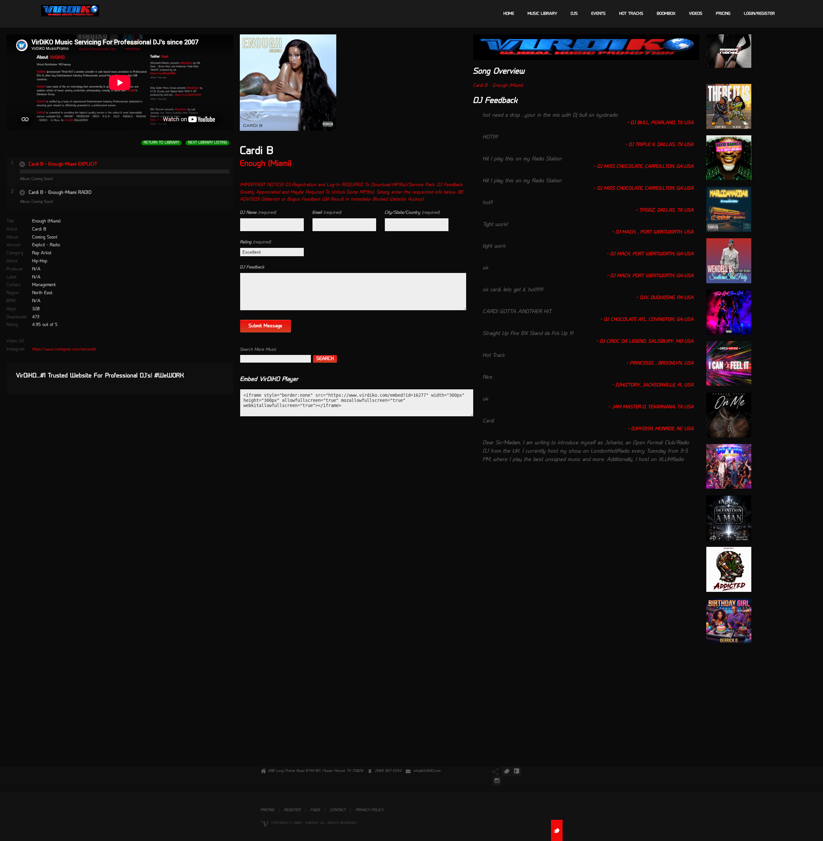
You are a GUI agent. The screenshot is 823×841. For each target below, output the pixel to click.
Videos (695, 14)
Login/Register (759, 14)
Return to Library (161, 143)
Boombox (666, 14)
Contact (338, 810)
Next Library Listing (207, 143)
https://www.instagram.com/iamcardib (64, 349)
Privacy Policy (370, 810)
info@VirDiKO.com (426, 771)
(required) (258, 213)
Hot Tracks (631, 14)
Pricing (723, 14)
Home (508, 14)
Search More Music (258, 350)
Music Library (542, 14)
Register (292, 810)
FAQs (315, 810)
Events (598, 14)
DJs (574, 14)
